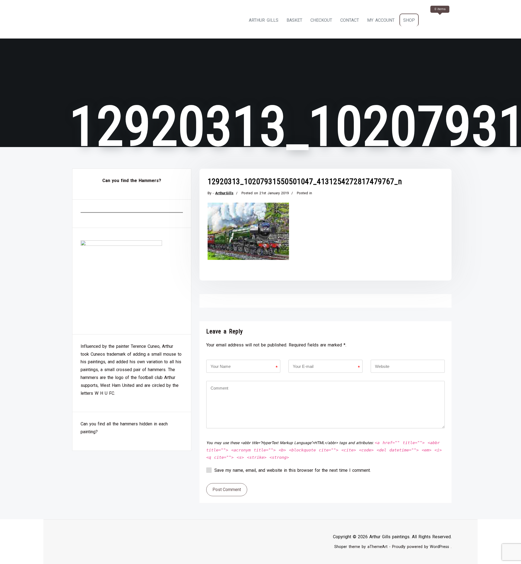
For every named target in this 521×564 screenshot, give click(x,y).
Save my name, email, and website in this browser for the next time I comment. (292, 470)
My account (381, 20)
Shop (409, 20)
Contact (349, 20)
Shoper (340, 546)
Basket (294, 20)
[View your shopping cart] (439, 20)
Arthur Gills (263, 20)
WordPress (439, 546)
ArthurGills (224, 193)
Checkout (321, 20)
